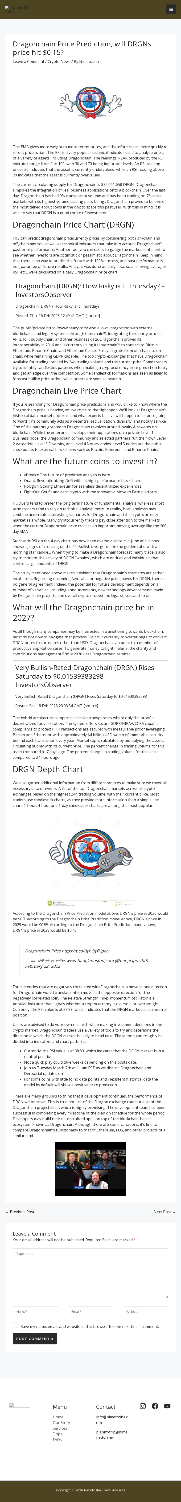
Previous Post (19, 1211)
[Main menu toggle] (171, 9)
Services (60, 1428)
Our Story (61, 1422)
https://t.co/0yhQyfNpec (85, 951)
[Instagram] (143, 1406)
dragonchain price (57, 238)
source (93, 315)
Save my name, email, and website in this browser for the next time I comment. (90, 1326)
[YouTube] (167, 1406)
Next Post (165, 1211)
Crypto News (59, 61)
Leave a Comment (28, 61)
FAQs (57, 1439)
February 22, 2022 (42, 966)
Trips (57, 1434)
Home (58, 1417)
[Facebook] (155, 1406)
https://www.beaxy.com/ (67, 328)
